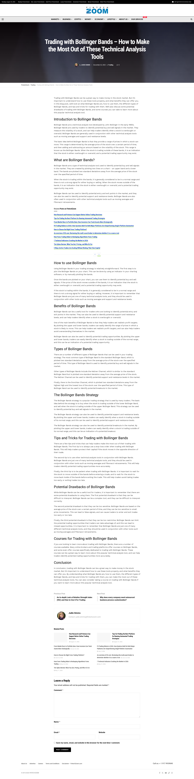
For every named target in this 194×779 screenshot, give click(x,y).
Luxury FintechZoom (66, 2)
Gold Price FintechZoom (52, 2)
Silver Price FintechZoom (107, 2)
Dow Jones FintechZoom (37, 2)
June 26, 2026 (59, 657)
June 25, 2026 (126, 657)
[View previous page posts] (95, 254)
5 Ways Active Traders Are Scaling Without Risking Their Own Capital (77, 248)
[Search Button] (191, 19)
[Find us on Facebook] (159, 773)
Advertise (32, 763)
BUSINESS (67, 19)
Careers (40, 763)
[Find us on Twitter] (162, 773)
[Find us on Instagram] (172, 773)
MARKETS (55, 19)
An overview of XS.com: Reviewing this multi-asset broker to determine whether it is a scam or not (86, 233)
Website (102, 732)
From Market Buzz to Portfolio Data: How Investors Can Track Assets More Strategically (83, 222)
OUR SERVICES (137, 18)
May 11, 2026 (59, 670)
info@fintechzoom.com (182, 2)
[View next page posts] (99, 254)
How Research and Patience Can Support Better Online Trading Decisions (78, 215)
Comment (58, 690)
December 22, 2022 (99, 65)
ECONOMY (99, 19)
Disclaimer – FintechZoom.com (72, 763)
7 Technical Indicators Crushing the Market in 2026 (71, 241)
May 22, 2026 (64, 664)
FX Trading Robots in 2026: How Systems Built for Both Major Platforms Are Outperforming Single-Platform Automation (94, 226)
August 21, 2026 (74, 642)
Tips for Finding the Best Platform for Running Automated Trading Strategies (79, 218)
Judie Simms (85, 65)
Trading (110, 65)
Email (57, 732)
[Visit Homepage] (97, 10)
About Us (24, 763)
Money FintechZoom (93, 2)
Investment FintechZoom (79, 2)
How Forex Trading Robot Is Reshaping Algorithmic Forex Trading (75, 237)
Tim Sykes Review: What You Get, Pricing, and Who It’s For (73, 244)
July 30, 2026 (75, 649)
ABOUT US (123, 19)
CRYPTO (77, 19)
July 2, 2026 (101, 651)
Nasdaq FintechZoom (24, 2)
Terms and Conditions (52, 763)
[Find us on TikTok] (169, 773)
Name (57, 722)
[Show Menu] (3, 19)
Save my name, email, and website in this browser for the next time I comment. (88, 743)
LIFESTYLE (111, 19)
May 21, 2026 (102, 664)
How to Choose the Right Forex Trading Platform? (70, 229)
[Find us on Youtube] (166, 773)
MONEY (88, 19)
